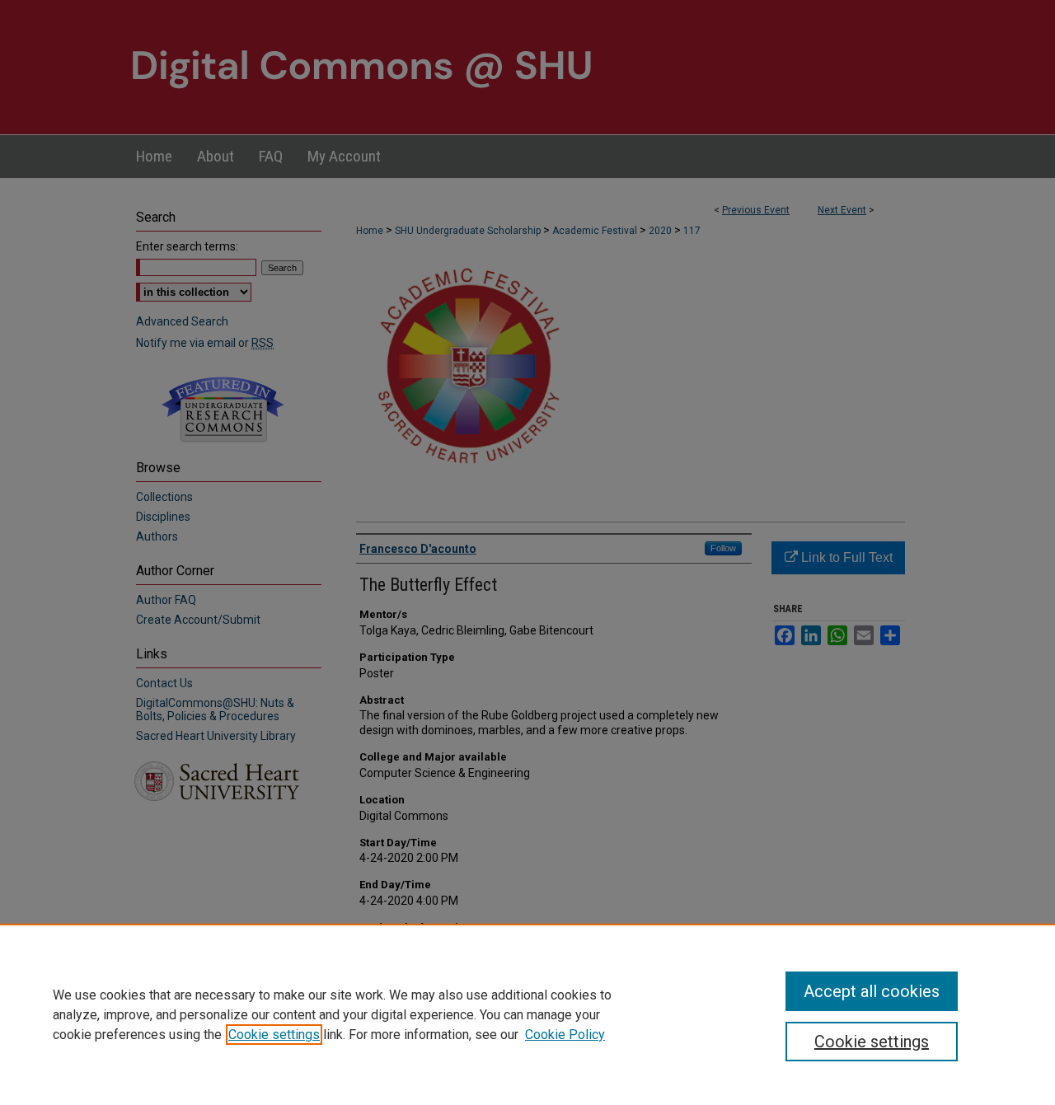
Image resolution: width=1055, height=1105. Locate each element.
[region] (527, 1014)
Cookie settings (274, 1034)
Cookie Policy (565, 1034)
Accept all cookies (872, 991)
